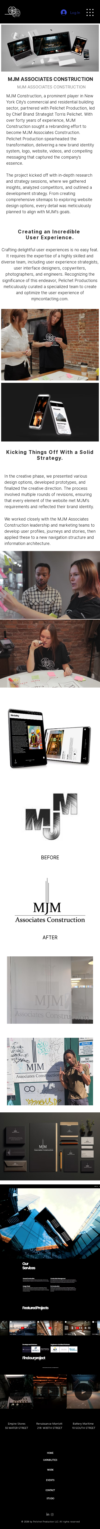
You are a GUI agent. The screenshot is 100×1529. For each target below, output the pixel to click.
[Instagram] (52, 1514)
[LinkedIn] (48, 1514)
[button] (25, 1403)
